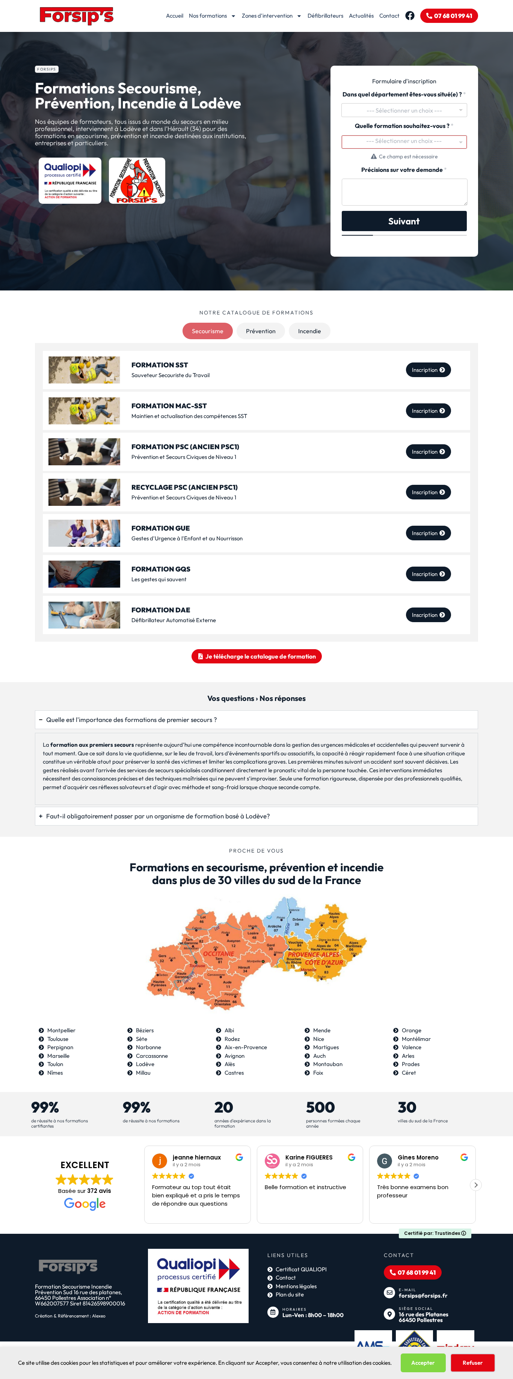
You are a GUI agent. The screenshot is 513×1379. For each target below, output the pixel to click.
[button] (475, 1185)
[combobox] (404, 110)
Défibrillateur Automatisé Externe (173, 620)
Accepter (423, 1362)
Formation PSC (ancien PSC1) (185, 446)
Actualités (361, 15)
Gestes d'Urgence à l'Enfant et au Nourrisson (187, 538)
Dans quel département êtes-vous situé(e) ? (404, 94)
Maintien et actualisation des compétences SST (189, 416)
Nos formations (208, 15)
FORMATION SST (159, 365)
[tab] (208, 331)
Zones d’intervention (267, 15)
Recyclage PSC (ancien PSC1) (184, 487)
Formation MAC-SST (169, 406)
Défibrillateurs (325, 15)
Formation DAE (160, 610)
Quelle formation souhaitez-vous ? (404, 125)
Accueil (174, 15)
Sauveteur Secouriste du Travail (170, 375)
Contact (389, 15)
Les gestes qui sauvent (159, 579)
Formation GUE (160, 528)
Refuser (473, 1362)
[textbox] (404, 141)
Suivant (404, 221)
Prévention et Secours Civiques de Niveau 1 (183, 456)
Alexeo (99, 1316)
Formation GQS (160, 569)
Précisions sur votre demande (404, 169)
